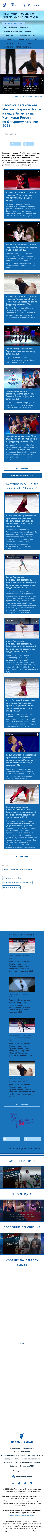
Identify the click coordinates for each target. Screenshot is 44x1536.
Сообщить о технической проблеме (28, 96)
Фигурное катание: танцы (11, 887)
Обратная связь (10, 1462)
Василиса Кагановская (10, 869)
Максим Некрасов (26, 869)
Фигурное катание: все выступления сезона (17, 883)
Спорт (20, 878)
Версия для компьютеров (22, 1471)
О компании (15, 1448)
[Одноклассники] (28, 144)
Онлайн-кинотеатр (22, 1451)
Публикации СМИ (26, 1466)
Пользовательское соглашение (27, 1459)
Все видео (8, 1459)
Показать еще (22, 468)
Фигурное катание (9, 878)
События (13, 1466)
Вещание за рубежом (24, 1476)
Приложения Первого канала (13, 1455)
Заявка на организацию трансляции (22, 1515)
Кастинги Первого (35, 1455)
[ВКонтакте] (15, 144)
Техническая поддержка (30, 1462)
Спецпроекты (28, 1448)
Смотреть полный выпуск (22, 475)
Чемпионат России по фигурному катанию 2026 (20, 15)
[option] (11, 86)
